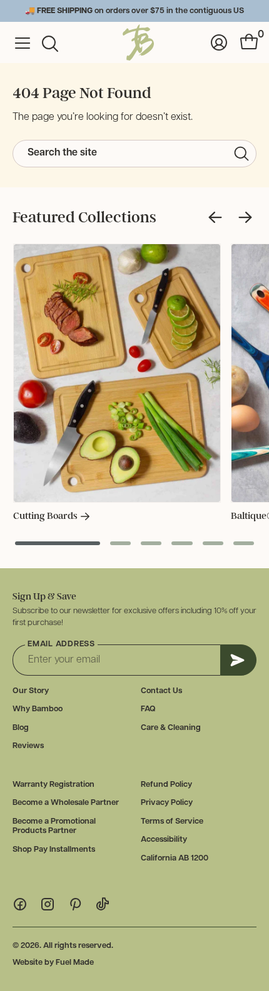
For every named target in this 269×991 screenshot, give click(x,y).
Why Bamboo (38, 709)
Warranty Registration (53, 785)
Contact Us (161, 691)
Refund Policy (166, 785)
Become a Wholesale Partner (66, 803)
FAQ (148, 709)
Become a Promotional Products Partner (54, 826)
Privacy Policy (167, 803)
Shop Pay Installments (54, 850)
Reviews (28, 746)
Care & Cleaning (171, 728)
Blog (21, 728)
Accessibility (164, 840)
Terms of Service (172, 821)
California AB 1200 (174, 858)
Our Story (31, 691)
